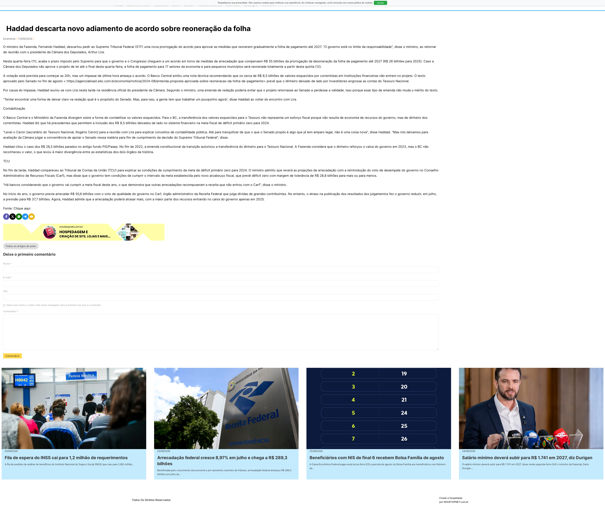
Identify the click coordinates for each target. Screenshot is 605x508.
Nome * (7, 263)
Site (5, 291)
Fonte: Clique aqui (16, 208)
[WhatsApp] (19, 216)
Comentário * (10, 311)
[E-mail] (31, 216)
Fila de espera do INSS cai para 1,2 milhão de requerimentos (66, 457)
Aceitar (380, 3)
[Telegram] (25, 216)
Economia (9, 38)
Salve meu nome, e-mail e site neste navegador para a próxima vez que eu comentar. (53, 305)
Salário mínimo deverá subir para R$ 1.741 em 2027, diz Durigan (527, 457)
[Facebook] (6, 216)
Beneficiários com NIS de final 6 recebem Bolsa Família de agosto (377, 457)
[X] (12, 216)
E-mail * (7, 277)
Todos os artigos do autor (21, 246)
